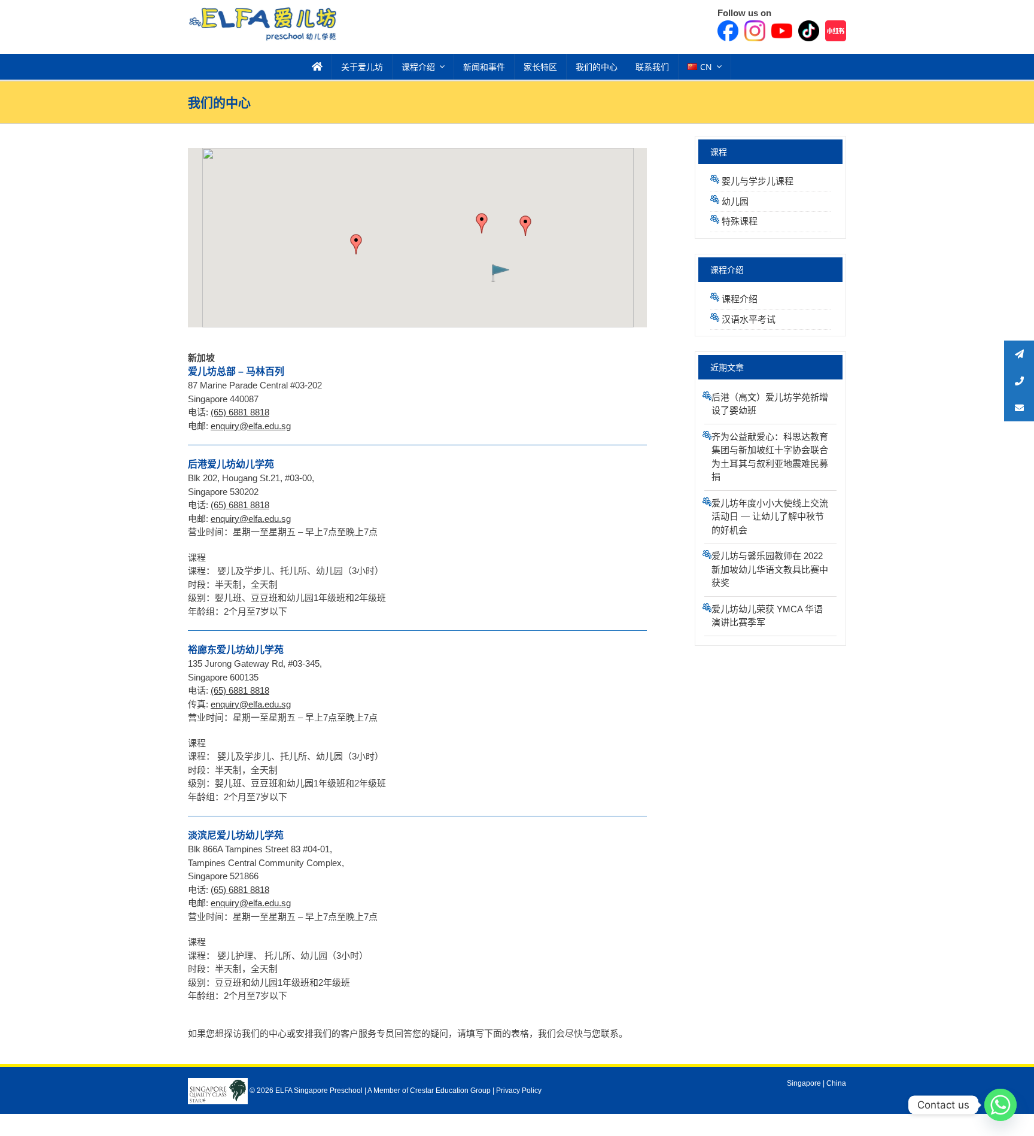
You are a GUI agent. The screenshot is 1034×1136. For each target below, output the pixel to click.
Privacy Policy (519, 1090)
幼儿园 (735, 201)
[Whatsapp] (1000, 1105)
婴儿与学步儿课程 (757, 181)
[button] (482, 223)
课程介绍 (740, 299)
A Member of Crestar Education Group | (431, 1090)
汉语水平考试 (749, 319)
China (836, 1083)
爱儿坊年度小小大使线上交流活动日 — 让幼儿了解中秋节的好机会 (769, 516)
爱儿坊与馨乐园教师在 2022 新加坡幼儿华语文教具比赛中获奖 (769, 569)
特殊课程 (740, 221)
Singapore (804, 1083)
